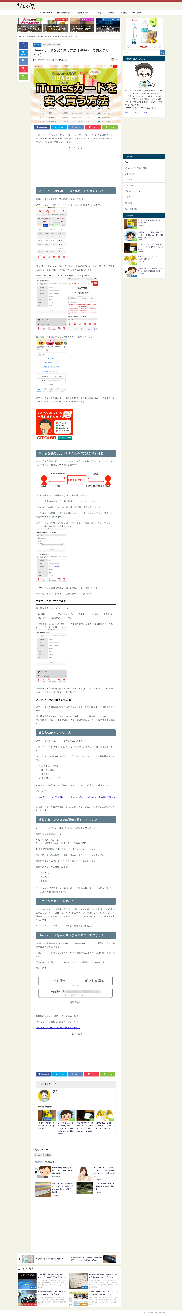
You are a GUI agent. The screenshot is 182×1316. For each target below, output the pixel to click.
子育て (100, 13)
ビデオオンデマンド (85, 13)
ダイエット (129, 185)
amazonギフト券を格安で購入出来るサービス (58, 1028)
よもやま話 (129, 174)
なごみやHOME (46, 13)
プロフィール (136, 13)
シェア (23, 46)
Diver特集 (123, 13)
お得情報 (48, 44)
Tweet (23, 54)
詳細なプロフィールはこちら (135, 112)
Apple (58, 44)
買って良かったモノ (65, 13)
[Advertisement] (56, 166)
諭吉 (116, 59)
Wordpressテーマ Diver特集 (136, 168)
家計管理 (110, 13)
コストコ (128, 179)
